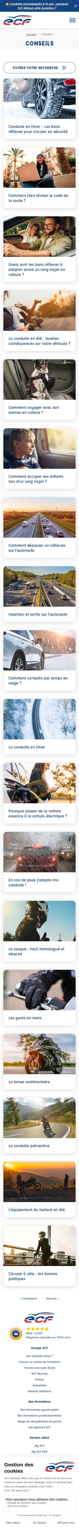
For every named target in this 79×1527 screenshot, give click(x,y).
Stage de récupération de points (39, 1421)
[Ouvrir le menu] (72, 20)
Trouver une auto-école (39, 1367)
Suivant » (52, 1298)
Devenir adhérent (39, 1391)
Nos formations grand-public (39, 1409)
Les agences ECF (39, 1427)
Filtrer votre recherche (35, 67)
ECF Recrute (40, 1373)
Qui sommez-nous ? (39, 1356)
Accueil (31, 34)
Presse (39, 1379)
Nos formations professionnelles (39, 1415)
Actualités (39, 1385)
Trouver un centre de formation (39, 1361)
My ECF (39, 1445)
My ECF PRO (39, 1451)
